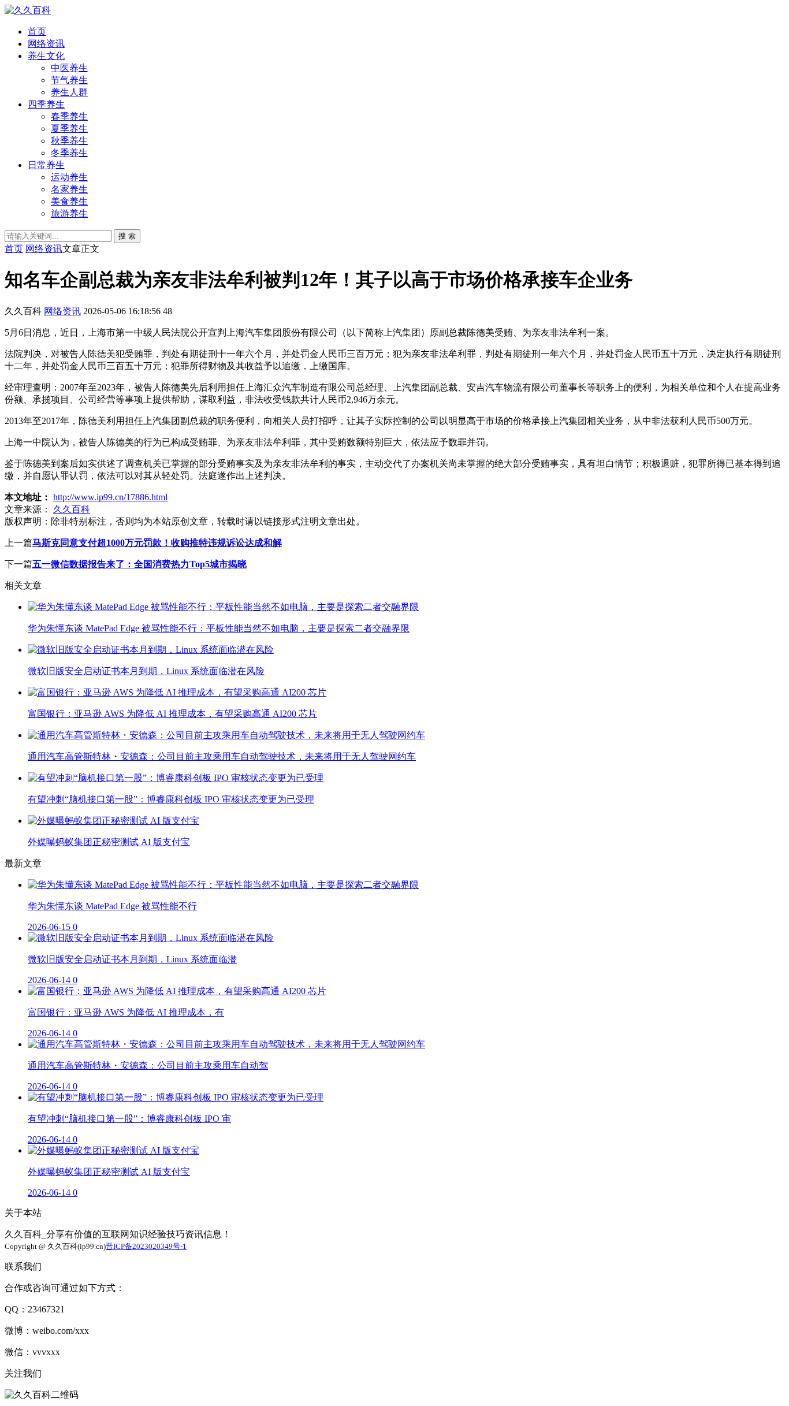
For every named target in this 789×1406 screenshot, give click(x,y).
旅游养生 (69, 213)
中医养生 (69, 68)
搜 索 (127, 236)
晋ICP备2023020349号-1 (146, 1246)
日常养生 (46, 165)
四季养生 (46, 104)
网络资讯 (46, 44)
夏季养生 (69, 128)
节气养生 (69, 80)
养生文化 (46, 56)
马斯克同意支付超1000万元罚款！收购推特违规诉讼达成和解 (157, 543)
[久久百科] (28, 10)
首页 (37, 31)
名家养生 (69, 189)
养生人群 (69, 92)
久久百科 (71, 509)
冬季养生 (69, 153)
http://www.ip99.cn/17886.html (110, 497)
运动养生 (69, 177)
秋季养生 (69, 141)
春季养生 (69, 116)
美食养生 (69, 201)
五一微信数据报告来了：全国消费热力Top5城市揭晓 (139, 564)
